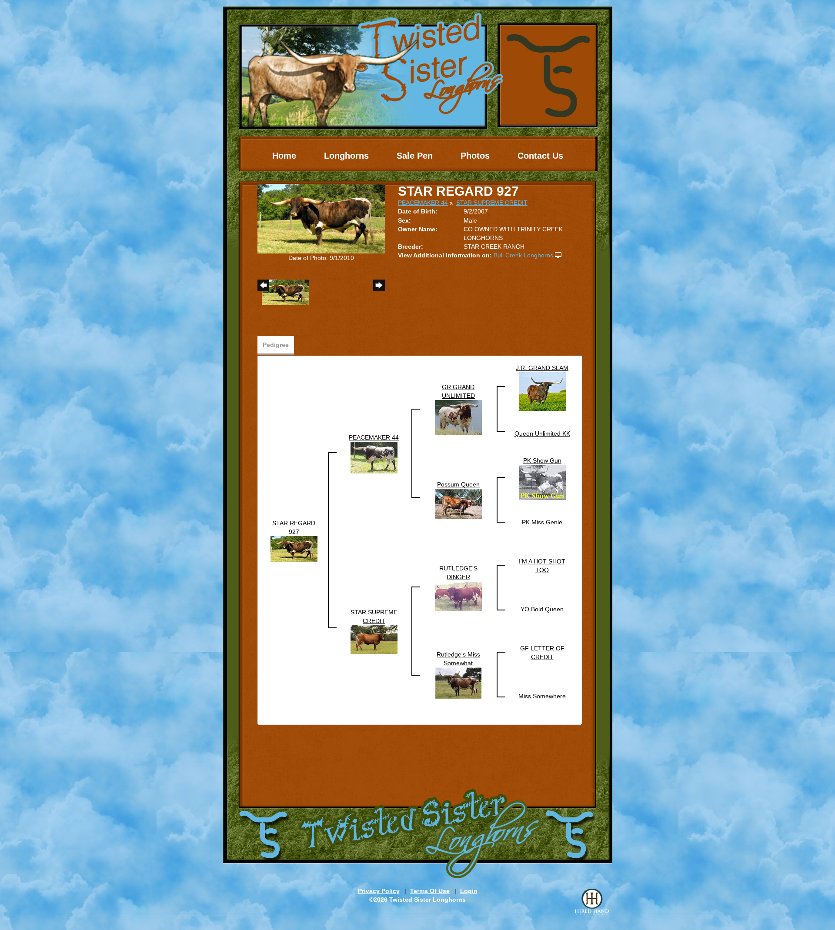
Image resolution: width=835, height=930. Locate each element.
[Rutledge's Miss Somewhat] (458, 682)
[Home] (417, 67)
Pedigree (276, 344)
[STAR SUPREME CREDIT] (374, 639)
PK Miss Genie (542, 522)
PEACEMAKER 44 (423, 202)
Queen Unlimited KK (542, 433)
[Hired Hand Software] (592, 902)
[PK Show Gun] (542, 481)
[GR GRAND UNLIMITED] (458, 417)
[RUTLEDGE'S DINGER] (458, 595)
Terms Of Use (430, 890)
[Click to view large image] (321, 218)
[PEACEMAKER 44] (374, 457)
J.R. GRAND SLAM (542, 367)
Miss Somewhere (542, 696)
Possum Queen (458, 484)
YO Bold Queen (542, 609)
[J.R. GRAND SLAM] (542, 391)
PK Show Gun (542, 460)
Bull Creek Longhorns (523, 255)
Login (469, 890)
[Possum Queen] (458, 503)
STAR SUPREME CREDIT (492, 202)
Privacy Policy (379, 890)
